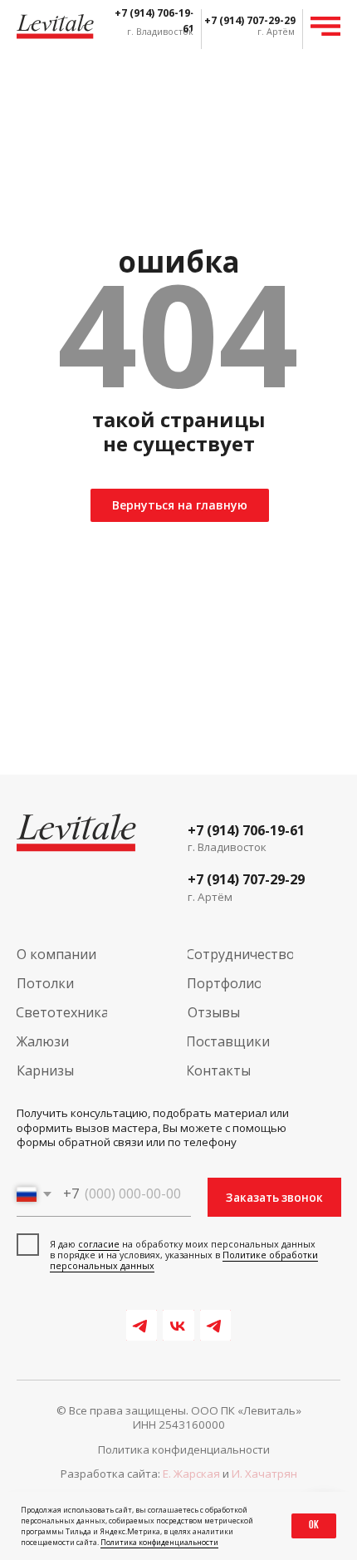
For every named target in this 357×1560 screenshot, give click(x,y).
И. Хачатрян (264, 1473)
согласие (99, 1244)
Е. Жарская (191, 1473)
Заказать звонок (274, 1197)
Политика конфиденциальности (159, 1542)
